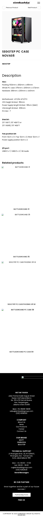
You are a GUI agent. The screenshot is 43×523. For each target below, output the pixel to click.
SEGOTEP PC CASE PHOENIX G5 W (21, 304)
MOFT (21, 440)
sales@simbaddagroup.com (21, 411)
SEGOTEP (21, 444)
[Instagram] (17, 505)
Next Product (32, 8)
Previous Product (12, 8)
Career (21, 429)
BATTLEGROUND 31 (21, 209)
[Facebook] (11, 505)
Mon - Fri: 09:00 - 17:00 (21, 463)
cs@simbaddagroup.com (21, 467)
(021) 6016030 (21, 413)
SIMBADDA (21, 442)
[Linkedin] (24, 505)
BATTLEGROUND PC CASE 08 (21, 352)
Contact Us (21, 431)
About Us (21, 422)
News (21, 424)
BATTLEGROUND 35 (21, 256)
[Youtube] (30, 505)
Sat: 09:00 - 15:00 (21, 465)
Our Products (21, 427)
